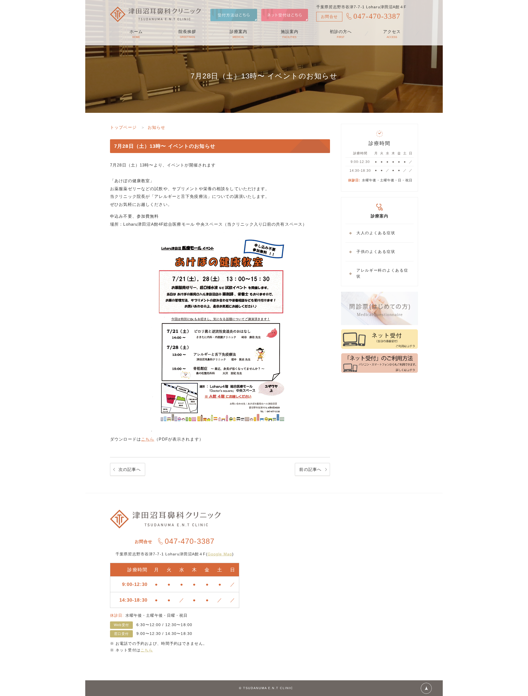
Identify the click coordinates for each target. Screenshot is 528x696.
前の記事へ (310, 469)
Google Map (220, 554)
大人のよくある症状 (375, 233)
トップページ (123, 127)
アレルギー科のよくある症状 (382, 273)
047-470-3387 (377, 16)
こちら (147, 439)
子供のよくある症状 (375, 252)
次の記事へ (130, 469)
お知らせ (157, 127)
